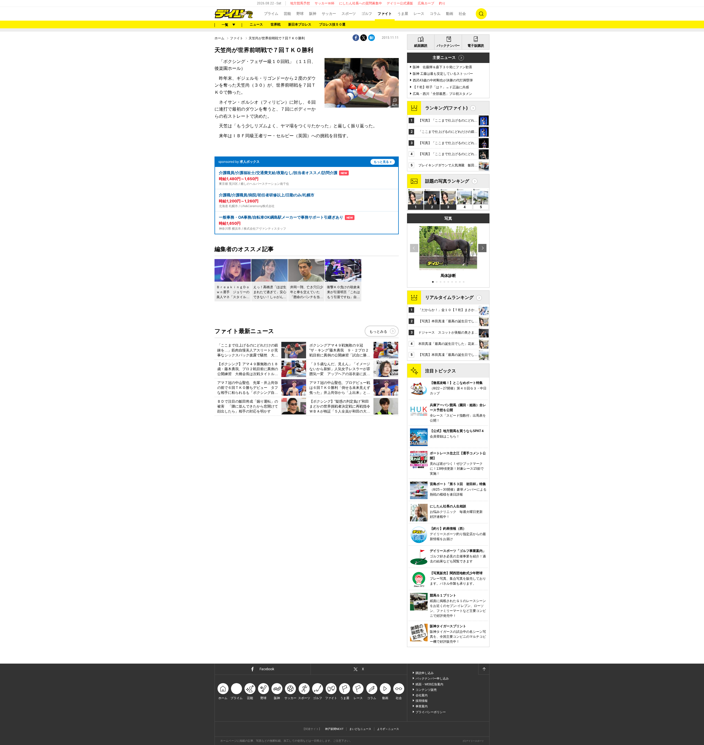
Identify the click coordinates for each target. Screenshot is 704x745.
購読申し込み (425, 673)
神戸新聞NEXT (334, 728)
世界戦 (275, 24)
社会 (462, 14)
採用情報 (422, 700)
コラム (435, 14)
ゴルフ (366, 14)
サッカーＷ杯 (324, 3)
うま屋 (402, 14)
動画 (449, 14)
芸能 (287, 14)
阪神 (312, 14)
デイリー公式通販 (400, 3)
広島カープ (426, 3)
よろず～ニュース (388, 728)
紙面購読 (420, 46)
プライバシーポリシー (431, 712)
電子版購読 (476, 46)
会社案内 (422, 695)
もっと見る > (383, 162)
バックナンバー (448, 46)
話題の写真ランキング (447, 181)
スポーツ (349, 14)
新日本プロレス (299, 24)
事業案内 (422, 706)
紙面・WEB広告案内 (429, 684)
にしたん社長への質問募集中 (360, 3)
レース (419, 14)
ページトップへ (483, 669)
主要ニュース (444, 57)
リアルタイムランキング (449, 297)
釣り (442, 3)
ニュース (256, 24)
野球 (300, 14)
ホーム (219, 38)
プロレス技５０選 (332, 24)
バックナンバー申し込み (432, 678)
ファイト (385, 14)
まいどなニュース (360, 728)
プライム (271, 14)
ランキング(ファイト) (446, 108)
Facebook (267, 669)
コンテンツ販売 (426, 689)
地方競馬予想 (300, 3)
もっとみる (378, 331)
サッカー (329, 14)
